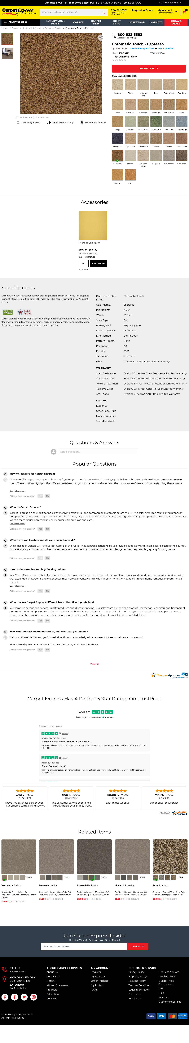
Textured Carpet (53, 28)
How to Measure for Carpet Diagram (32, 474)
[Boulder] (167, 877)
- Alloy (48, 885)
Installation (135, 998)
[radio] (117, 86)
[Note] (42, 877)
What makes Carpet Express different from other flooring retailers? (52, 602)
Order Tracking (100, 981)
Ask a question (166, 48)
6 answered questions (142, 48)
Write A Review (24, 117)
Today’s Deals (176, 22)
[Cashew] (4, 877)
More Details (119, 60)
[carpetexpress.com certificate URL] (173, 812)
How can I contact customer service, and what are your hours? (49, 632)
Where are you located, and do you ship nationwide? (42, 540)
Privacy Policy (136, 972)
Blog (161, 993)
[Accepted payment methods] (167, 1016)
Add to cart (98, 264)
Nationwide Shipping (108, 3)
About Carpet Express (64, 968)
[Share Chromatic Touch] (101, 37)
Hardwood (137, 22)
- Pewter (87, 885)
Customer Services (170, 1002)
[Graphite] (60, 877)
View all (94, 664)
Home (4, 28)
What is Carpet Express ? (25, 507)
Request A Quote (169, 972)
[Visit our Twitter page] (24, 997)
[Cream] (10, 877)
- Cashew (11, 885)
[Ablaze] (155, 877)
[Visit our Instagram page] (33, 997)
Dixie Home (121, 48)
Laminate (155, 22)
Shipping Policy (137, 976)
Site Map (164, 997)
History (51, 981)
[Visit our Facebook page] (14, 997)
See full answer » (17, 491)
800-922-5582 (18, 971)
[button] (167, 11)
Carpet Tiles (96, 22)
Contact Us (53, 976)
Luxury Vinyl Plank (55, 22)
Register (96, 972)
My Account (100, 968)
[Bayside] (161, 877)
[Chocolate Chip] (173, 877)
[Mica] (48, 877)
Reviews (51, 998)
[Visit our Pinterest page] (4, 997)
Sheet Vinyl (117, 22)
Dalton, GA (134, 3)
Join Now (138, 947)
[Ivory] (16, 877)
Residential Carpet (31, 28)
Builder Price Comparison (166, 982)
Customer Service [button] (168, 3)
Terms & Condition (139, 985)
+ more (28, 877)
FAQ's (94, 990)
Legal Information (138, 990)
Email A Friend (42, 117)
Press (162, 988)
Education (53, 994)
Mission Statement (58, 985)
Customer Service (142, 968)
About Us (52, 972)
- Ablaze (161, 885)
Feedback (134, 994)
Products (52, 990)
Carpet (78, 22)
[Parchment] (22, 877)
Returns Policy (137, 981)
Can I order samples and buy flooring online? (38, 569)
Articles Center (167, 976)
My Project (97, 985)
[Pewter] (54, 877)
